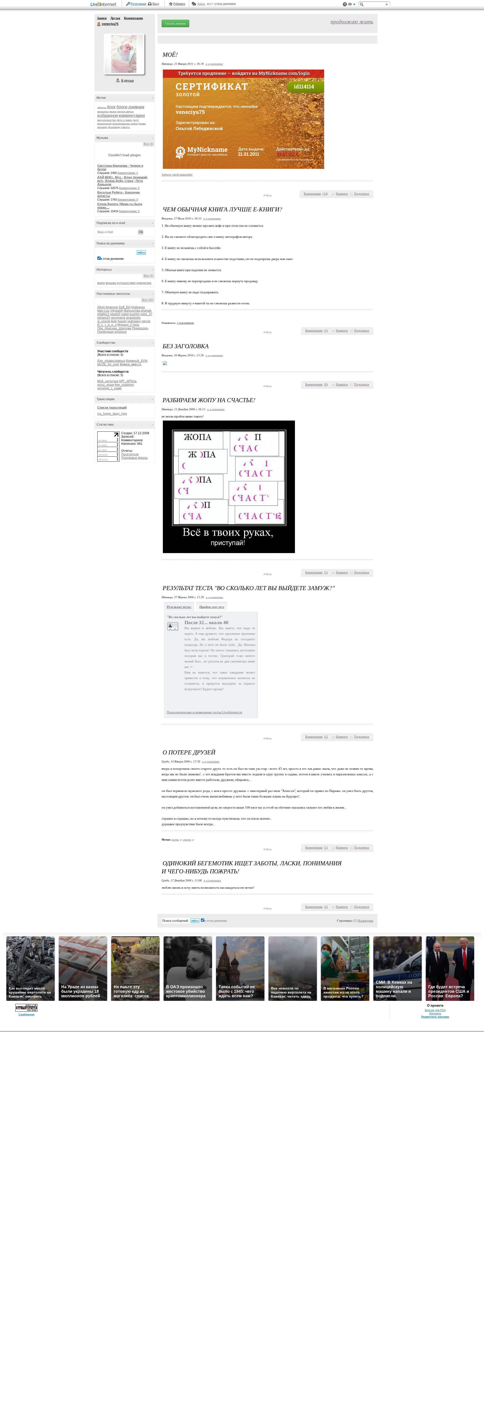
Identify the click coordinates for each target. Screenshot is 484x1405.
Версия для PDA (435, 1010)
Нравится (342, 194)
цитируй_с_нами (109, 388)
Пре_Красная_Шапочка (114, 328)
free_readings (124, 385)
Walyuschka (132, 310)
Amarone (111, 307)
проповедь (114, 127)
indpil (125, 314)
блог (111, 107)
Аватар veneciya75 (124, 54)
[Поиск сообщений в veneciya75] (141, 252)
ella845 (115, 314)
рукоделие (144, 283)
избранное (107, 115)
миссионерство (106, 120)
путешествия (126, 283)
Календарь (365, 920)
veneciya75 (99, 24)
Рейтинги (179, 4)
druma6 (146, 310)
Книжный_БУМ (136, 361)
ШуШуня (120, 332)
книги (101, 283)
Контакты (435, 1013)
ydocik (145, 321)
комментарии (132, 115)
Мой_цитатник (107, 381)
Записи (102, 18)
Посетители (130, 454)
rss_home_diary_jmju (112, 414)
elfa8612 (103, 314)
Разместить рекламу (435, 1016)
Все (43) (148, 300)
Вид (351, 5)
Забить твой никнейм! (177, 174)
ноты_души (105, 385)
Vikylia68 (116, 310)
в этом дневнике (112, 259)
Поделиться (361, 194)
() (325, 194)
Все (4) (149, 275)
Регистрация (138, 4)
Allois (101, 307)
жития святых (125, 111)
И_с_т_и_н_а (107, 325)
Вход (156, 4)
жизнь (113, 111)
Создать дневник (175, 23)
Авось (201, 4)
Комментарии (133, 18)
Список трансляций (112, 407)
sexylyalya (118, 318)
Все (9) (149, 144)
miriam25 (103, 318)
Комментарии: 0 (129, 187)
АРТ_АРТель (128, 381)
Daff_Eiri (125, 307)
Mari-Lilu (103, 310)
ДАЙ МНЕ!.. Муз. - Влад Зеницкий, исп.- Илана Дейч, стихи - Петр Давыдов (122, 181)
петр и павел (124, 120)
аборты (101, 107)
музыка (111, 283)
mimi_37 (146, 314)
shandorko (133, 318)
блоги (122, 107)
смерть (125, 127)
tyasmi (122, 321)
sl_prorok (103, 321)
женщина (103, 111)
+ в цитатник (214, 64)
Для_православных (111, 361)
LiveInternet (104, 4)
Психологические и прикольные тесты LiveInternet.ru (204, 712)
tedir (114, 321)
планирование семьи (125, 123)
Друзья (115, 18)
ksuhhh (135, 314)
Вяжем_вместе (130, 364)
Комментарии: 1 (127, 172)
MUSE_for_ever (108, 364)
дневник (136, 107)
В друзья (127, 80)
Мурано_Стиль (128, 325)
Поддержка (345, 4)
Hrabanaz (138, 307)
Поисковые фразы (134, 458)
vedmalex (134, 321)
